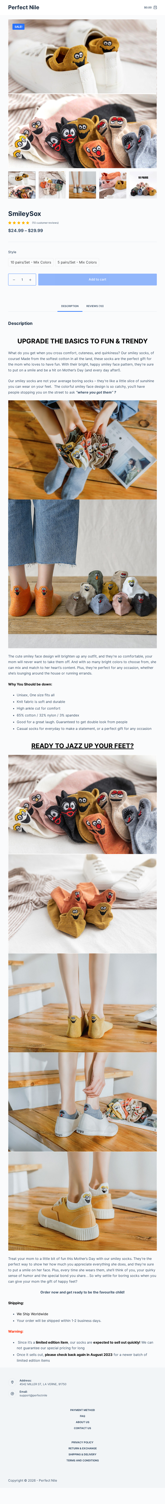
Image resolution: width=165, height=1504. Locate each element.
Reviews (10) (95, 306)
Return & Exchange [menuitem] (83, 1448)
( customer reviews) (45, 222)
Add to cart (97, 279)
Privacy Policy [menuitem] (82, 1442)
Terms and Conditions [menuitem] (82, 1460)
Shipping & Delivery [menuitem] (82, 1454)
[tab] (69, 306)
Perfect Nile (23, 7)
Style (12, 252)
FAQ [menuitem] (82, 1416)
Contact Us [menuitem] (82, 1428)
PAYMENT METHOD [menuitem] (82, 1410)
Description (70, 306)
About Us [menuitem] (82, 1422)
